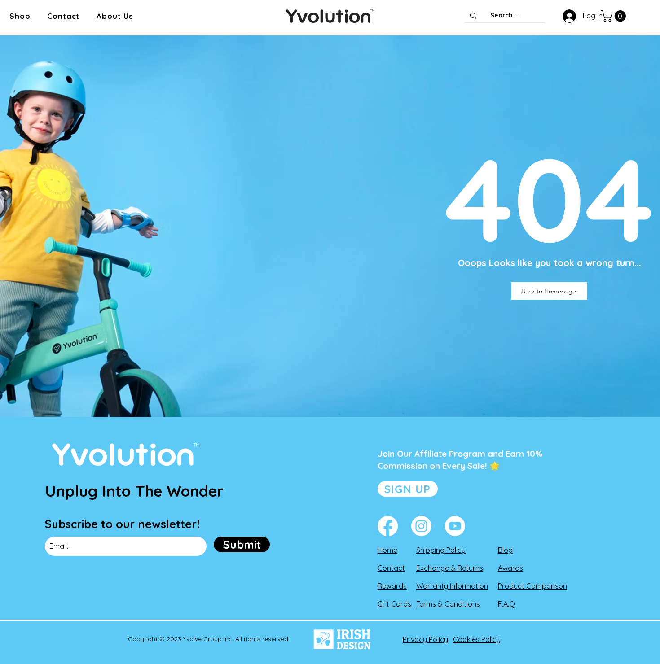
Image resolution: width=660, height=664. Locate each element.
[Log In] (567, 16)
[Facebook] (388, 526)
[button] (20, 16)
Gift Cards (394, 603)
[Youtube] (455, 526)
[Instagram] (421, 526)
